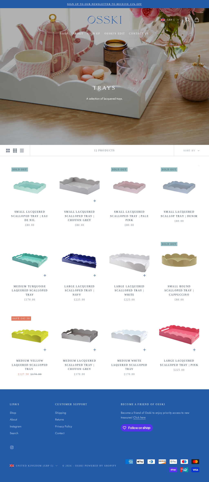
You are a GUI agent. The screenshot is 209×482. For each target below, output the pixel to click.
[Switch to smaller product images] (15, 150)
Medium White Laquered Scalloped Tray (129, 365)
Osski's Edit (114, 33)
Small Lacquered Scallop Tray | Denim (179, 213)
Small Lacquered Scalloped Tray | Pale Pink (129, 216)
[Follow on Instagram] (12, 447)
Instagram (15, 426)
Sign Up (93, 33)
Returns (59, 419)
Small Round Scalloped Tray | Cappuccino (179, 290)
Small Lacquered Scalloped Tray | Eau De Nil (29, 216)
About (78, 33)
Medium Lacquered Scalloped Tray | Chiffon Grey (79, 365)
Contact (59, 433)
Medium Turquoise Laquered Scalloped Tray (30, 290)
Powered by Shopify (101, 465)
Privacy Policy (63, 426)
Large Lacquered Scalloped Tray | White (129, 290)
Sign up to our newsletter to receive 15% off (104, 4)
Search (14, 433)
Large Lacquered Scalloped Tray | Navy (79, 290)
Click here (139, 417)
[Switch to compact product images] (22, 150)
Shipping (60, 413)
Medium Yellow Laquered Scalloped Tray (30, 365)
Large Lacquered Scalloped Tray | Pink (179, 362)
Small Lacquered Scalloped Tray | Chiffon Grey (79, 216)
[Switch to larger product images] (8, 150)
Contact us (139, 33)
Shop (64, 33)
